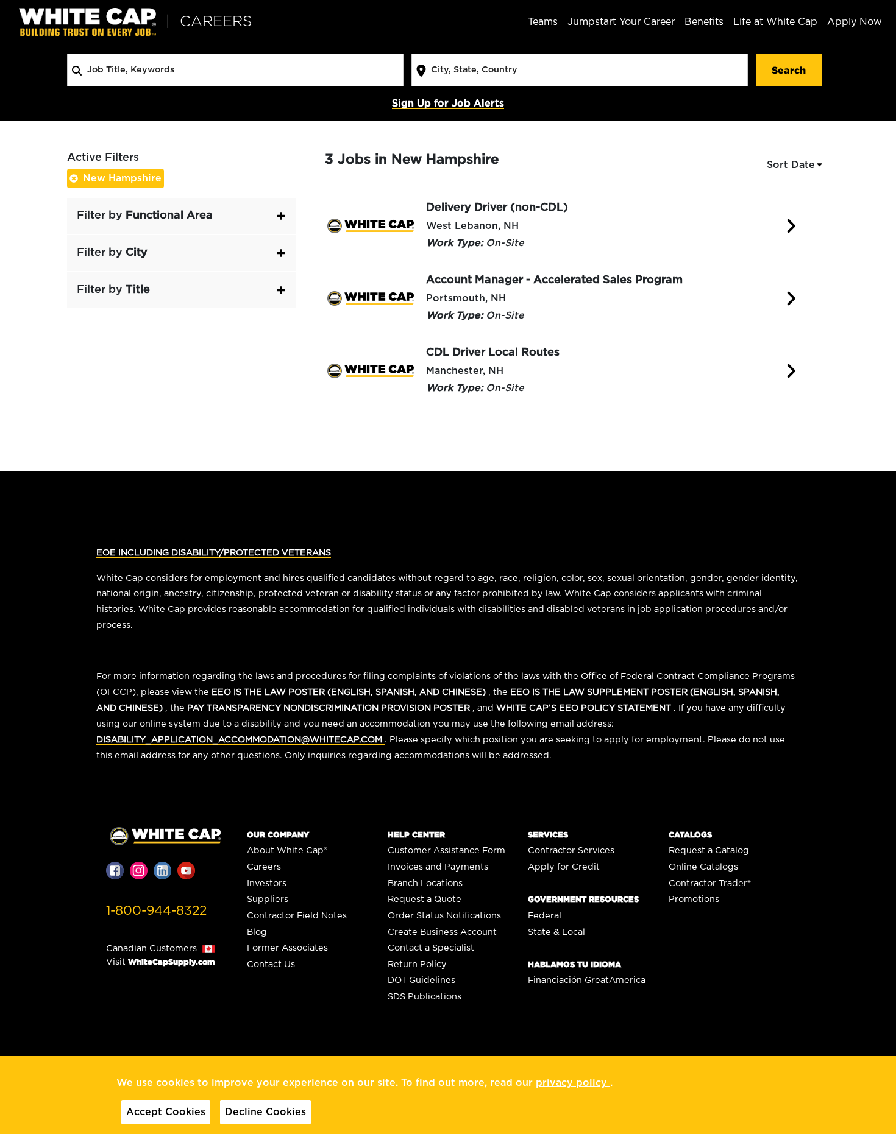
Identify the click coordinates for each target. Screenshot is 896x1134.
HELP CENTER (416, 834)
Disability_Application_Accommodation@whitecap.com (240, 739)
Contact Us (271, 964)
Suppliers (267, 899)
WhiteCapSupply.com (171, 962)
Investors (266, 883)
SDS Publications (424, 996)
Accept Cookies (165, 1112)
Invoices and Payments (438, 867)
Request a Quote (424, 899)
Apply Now (854, 22)
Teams (543, 22)
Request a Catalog (709, 850)
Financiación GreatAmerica (586, 980)
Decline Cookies (265, 1112)
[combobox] (235, 70)
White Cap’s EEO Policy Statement (585, 708)
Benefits (704, 22)
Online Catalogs (703, 867)
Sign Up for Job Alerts (448, 103)
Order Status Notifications (444, 915)
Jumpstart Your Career (621, 22)
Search (789, 70)
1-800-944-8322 (156, 911)
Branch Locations (425, 883)
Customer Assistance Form (446, 850)
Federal (544, 915)
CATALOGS (690, 834)
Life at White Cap (775, 22)
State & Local (556, 932)
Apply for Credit (564, 867)
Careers (264, 867)
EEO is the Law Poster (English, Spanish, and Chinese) (350, 692)
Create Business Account (442, 932)
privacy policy (573, 1083)
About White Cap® (287, 850)
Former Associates (287, 948)
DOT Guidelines (421, 980)
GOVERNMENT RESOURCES (583, 899)
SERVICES (548, 834)
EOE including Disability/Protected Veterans (213, 552)
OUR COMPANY (278, 834)
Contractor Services (571, 850)
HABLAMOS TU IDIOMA (574, 964)
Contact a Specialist (431, 948)
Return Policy (417, 964)
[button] (181, 216)
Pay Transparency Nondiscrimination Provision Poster (329, 708)
